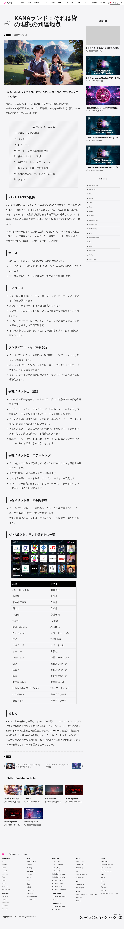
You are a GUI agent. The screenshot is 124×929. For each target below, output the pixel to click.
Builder (91, 211)
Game (90, 207)
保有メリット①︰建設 (29, 156)
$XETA (91, 198)
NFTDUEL (92, 216)
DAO (90, 242)
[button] (22, 2)
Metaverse (92, 250)
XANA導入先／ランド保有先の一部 (36, 173)
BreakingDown (93, 224)
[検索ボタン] (105, 3)
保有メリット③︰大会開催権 (33, 168)
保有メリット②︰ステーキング (34, 162)
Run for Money (93, 229)
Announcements (93, 185)
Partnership (92, 189)
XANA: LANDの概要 (28, 133)
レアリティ (24, 144)
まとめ (21, 179)
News (102, 3)
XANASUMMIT (93, 259)
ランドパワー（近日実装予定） (34, 150)
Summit (36, 3)
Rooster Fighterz (93, 220)
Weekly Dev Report (94, 237)
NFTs (90, 233)
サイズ (21, 139)
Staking (91, 255)
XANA (90, 194)
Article (90, 246)
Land (8, 35)
